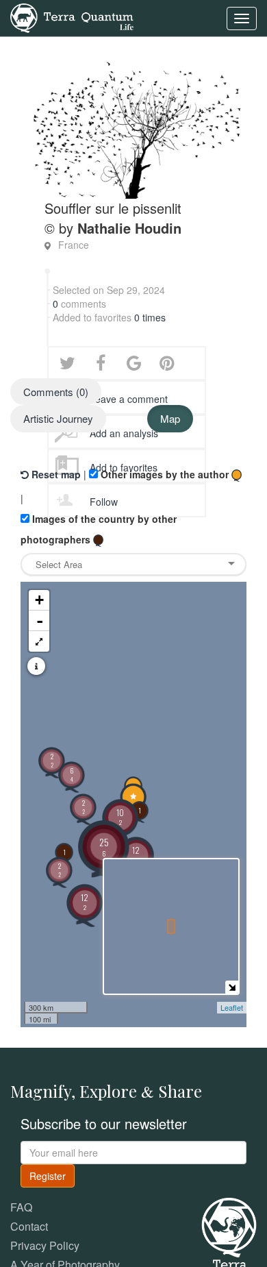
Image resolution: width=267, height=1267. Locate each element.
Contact (29, 1226)
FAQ (21, 1207)
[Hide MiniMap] (231, 987)
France (73, 244)
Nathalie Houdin (129, 228)
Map (170, 418)
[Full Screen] (39, 641)
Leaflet (231, 1007)
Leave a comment (129, 399)
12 (84, 901)
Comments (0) (55, 391)
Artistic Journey (58, 418)
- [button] (39, 620)
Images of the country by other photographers (99, 529)
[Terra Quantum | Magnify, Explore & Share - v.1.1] (72, 17)
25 (104, 847)
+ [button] (39, 599)
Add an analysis (124, 433)
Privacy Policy (44, 1245)
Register (47, 1176)
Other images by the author (164, 474)
